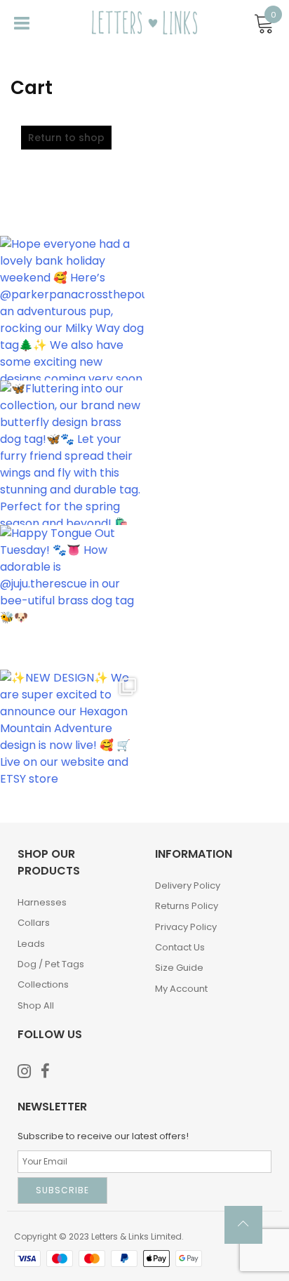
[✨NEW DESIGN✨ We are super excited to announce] (72, 742)
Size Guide (179, 967)
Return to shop (66, 138)
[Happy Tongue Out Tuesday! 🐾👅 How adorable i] (72, 597)
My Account (181, 988)
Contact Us (180, 947)
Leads (31, 943)
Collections (43, 984)
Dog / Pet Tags (51, 964)
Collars (34, 922)
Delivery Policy (187, 885)
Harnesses (42, 902)
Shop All (36, 1005)
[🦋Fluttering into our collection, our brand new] (72, 452)
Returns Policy (186, 905)
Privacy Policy (186, 927)
